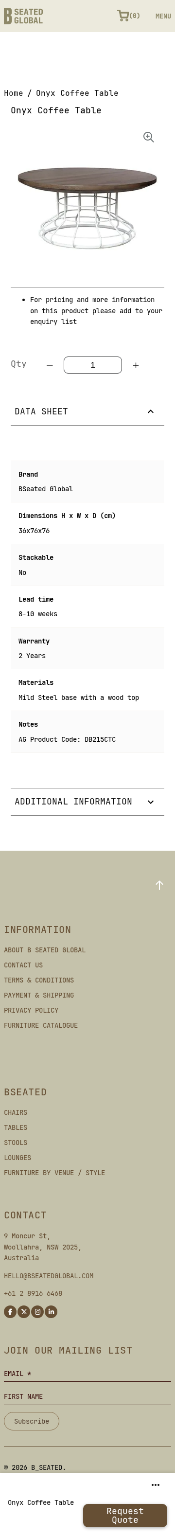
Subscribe (31, 1421)
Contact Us (23, 965)
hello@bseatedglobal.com (48, 1275)
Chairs (15, 1112)
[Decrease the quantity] (50, 365)
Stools (15, 1142)
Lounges (17, 1157)
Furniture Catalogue (41, 1025)
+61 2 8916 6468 (33, 1293)
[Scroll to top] (159, 885)
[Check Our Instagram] (37, 1311)
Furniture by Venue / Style (54, 1172)
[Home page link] (23, 16)
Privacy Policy (31, 1010)
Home (13, 93)
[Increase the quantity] (135, 365)
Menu (163, 16)
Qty (19, 363)
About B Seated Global (45, 950)
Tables (15, 1127)
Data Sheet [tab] (41, 411)
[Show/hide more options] (155, 1485)
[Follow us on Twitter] (24, 1311)
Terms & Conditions (39, 980)
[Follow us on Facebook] (10, 1311)
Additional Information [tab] (73, 801)
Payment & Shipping (39, 995)
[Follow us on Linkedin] (51, 1311)
